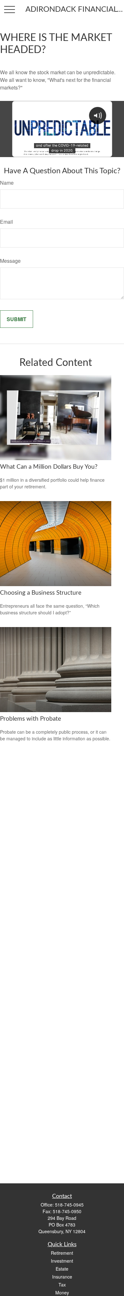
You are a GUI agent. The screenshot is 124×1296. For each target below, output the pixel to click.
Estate (62, 1269)
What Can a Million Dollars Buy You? (49, 467)
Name (7, 182)
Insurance (62, 1276)
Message (10, 260)
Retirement (62, 1253)
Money (62, 1292)
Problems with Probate (30, 719)
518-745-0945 (69, 1204)
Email (6, 221)
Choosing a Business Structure (40, 593)
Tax (62, 1284)
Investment (62, 1261)
